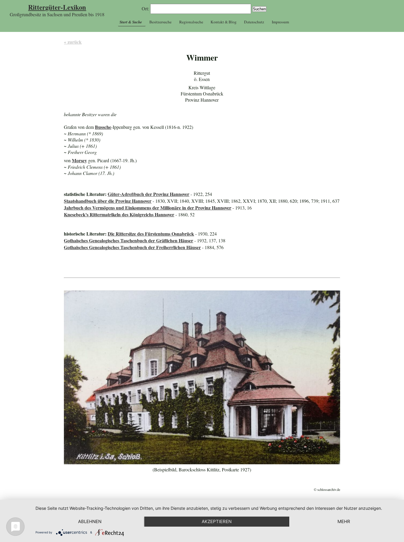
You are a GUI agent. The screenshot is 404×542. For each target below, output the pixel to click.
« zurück (73, 41)
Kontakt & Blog (224, 22)
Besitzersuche (160, 22)
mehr (343, 521)
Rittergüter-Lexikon (57, 7)
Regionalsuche (191, 22)
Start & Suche (130, 22)
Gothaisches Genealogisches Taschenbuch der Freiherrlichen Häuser (132, 247)
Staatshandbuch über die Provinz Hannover (107, 200)
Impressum (280, 22)
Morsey (79, 160)
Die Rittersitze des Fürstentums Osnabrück (151, 233)
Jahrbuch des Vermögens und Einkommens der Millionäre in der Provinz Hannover (147, 207)
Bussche (103, 127)
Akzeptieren (217, 521)
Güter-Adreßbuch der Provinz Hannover (148, 194)
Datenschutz (254, 22)
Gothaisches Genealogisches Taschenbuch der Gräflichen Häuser (128, 240)
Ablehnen (89, 521)
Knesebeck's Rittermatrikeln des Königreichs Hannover (119, 214)
